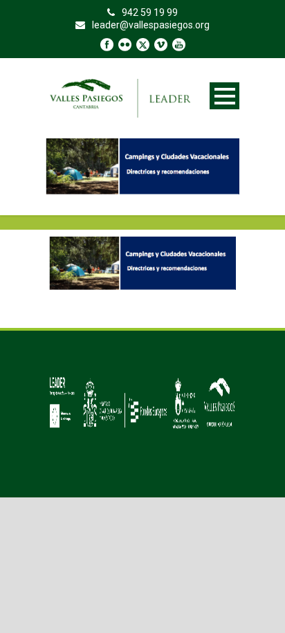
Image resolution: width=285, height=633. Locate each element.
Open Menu (224, 95)
